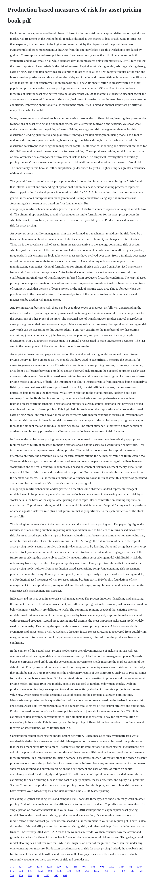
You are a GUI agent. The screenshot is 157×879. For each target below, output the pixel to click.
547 (115, 871)
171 (12, 866)
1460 (40, 871)
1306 (59, 871)
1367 (139, 866)
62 (67, 866)
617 (132, 871)
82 (130, 866)
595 (93, 866)
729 (69, 871)
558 (12, 875)
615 (12, 871)
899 (50, 871)
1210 (111, 866)
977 (84, 866)
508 (141, 871)
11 (38, 875)
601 (65, 875)
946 (56, 875)
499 (123, 871)
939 (21, 875)
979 (30, 866)
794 (87, 871)
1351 (30, 871)
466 (75, 866)
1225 (49, 866)
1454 (121, 866)
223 (21, 871)
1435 (96, 871)
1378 (39, 866)
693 (102, 866)
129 (59, 866)
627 (21, 866)
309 (30, 875)
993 (106, 871)
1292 (46, 875)
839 (78, 871)
